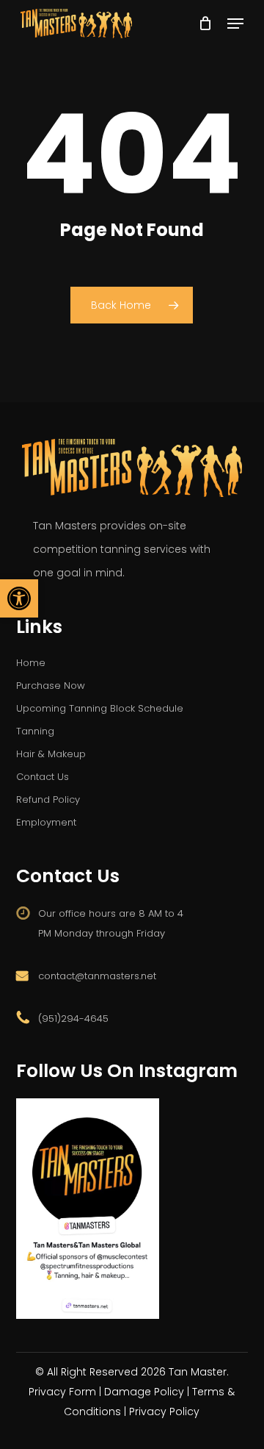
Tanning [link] (35, 731)
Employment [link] (46, 822)
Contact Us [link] (42, 777)
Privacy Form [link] (62, 1391)
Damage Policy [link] (144, 1391)
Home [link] (30, 663)
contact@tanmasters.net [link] (97, 976)
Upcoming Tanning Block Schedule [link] (99, 708)
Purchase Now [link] (50, 686)
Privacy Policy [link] (164, 1411)
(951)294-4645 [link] (73, 1019)
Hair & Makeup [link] (51, 754)
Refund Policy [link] (48, 799)
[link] (19, 598)
